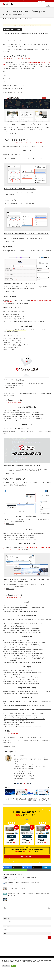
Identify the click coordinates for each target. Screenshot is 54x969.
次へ (49, 907)
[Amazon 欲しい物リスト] (31, 783)
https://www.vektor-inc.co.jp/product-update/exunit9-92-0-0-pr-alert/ (19, 676)
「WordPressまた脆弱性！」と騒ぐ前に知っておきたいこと (10, 798)
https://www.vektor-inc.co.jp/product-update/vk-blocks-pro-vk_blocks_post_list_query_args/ (25, 656)
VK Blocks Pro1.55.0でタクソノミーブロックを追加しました (20, 188)
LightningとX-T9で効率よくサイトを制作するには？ (18, 888)
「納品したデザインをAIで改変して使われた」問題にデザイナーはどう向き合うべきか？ (21, 799)
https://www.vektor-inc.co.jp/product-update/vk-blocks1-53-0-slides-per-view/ (21, 628)
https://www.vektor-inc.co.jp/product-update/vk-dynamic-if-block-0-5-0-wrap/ (21, 693)
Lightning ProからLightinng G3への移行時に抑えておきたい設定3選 (22, 877)
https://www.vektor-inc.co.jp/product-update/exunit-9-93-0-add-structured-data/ (22, 679)
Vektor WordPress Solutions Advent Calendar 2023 (22, 33)
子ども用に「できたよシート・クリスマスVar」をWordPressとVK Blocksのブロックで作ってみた (28, 893)
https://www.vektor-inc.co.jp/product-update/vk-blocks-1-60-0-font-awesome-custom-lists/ (24, 420)
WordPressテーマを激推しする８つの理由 (27, 44)
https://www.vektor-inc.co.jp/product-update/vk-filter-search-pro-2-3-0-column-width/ (23, 726)
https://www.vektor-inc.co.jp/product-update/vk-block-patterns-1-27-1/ (20, 539)
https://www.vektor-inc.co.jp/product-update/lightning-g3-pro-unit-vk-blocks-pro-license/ (24, 705)
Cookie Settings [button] (6, 965)
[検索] (49, 937)
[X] (15, 783)
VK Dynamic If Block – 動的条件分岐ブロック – (16, 380)
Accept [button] (13, 965)
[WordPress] (27, 783)
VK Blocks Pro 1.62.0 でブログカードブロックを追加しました (20, 516)
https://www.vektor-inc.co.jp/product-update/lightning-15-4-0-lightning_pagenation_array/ (24, 607)
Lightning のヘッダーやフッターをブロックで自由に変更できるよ (21, 899)
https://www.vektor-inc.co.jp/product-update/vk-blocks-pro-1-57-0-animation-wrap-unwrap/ (24, 642)
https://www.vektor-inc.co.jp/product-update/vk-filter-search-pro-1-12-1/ (20, 715)
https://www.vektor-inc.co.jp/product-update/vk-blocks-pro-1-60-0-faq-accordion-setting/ (24, 645)
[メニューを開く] (43, 5)
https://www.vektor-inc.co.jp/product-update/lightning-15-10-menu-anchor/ (21, 611)
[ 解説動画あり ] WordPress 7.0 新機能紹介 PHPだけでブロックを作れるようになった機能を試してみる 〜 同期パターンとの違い (32, 800)
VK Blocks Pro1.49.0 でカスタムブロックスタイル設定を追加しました (22, 465)
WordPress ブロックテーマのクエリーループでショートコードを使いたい (23, 882)
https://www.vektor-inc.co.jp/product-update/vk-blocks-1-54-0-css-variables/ (21, 412)
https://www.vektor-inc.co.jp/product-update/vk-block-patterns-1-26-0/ (20, 535)
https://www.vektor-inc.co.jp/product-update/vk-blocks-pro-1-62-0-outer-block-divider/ (23, 653)
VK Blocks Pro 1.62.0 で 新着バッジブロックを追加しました (19, 283)
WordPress (21, 14)
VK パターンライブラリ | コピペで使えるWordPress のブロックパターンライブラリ (25, 124)
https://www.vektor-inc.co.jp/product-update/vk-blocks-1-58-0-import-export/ (21, 416)
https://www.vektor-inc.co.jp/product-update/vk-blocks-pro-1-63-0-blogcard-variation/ (23, 649)
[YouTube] (24, 783)
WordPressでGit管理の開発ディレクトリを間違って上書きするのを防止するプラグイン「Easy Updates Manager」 (44, 800)
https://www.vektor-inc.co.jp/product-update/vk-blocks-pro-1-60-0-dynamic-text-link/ (23, 662)
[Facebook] (18, 783)
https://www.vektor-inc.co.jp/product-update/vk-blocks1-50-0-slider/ (19, 625)
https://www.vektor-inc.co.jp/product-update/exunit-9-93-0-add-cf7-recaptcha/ (21, 683)
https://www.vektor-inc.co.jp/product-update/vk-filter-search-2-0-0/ (19, 722)
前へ (5, 907)
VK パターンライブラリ (11, 133)
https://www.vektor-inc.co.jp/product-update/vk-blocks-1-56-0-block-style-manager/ (23, 632)
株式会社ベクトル (10, 194)
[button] (27, 856)
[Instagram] (21, 783)
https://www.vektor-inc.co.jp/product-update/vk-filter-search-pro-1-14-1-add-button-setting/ (24, 718)
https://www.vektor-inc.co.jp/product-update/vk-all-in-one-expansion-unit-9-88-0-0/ (23, 672)
